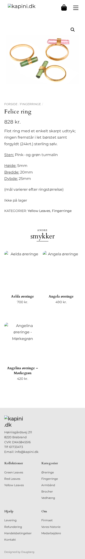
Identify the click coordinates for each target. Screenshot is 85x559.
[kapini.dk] (21, 6)
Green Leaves (13, 472)
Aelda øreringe (22, 296)
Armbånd (48, 485)
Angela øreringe (61, 296)
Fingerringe (30, 104)
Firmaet (47, 520)
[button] (72, 29)
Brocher (47, 491)
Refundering (13, 527)
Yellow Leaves (39, 211)
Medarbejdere (51, 533)
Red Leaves (12, 478)
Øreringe (47, 472)
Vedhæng (48, 498)
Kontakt (10, 539)
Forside (10, 104)
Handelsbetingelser (18, 533)
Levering (10, 520)
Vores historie (50, 527)
